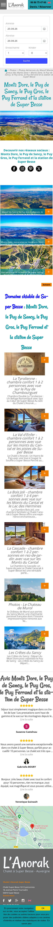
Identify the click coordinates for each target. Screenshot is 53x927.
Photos (12, 70)
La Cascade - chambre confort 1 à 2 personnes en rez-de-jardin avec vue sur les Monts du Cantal (25, 555)
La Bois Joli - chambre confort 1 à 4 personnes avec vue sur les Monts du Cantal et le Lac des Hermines (24, 499)
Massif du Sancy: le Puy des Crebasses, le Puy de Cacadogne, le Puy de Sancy (22, 213)
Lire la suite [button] (26, 719)
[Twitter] (11, 900)
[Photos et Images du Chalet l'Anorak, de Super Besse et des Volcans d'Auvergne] (26, 864)
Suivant (46, 284)
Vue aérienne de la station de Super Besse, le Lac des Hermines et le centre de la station (22, 274)
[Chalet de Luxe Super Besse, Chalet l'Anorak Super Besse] (6, 70)
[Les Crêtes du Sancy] (45, 633)
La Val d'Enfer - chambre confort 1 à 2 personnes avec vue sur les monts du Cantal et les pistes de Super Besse (25, 443)
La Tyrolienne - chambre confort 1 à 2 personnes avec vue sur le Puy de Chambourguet (25, 385)
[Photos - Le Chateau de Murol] (45, 585)
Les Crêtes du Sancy (25, 652)
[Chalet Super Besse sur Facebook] (5, 900)
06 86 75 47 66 (38, 2)
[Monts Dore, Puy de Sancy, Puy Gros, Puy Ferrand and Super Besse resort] (49, 2)
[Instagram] (24, 900)
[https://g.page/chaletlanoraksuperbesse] (18, 900)
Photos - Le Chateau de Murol (24, 606)
